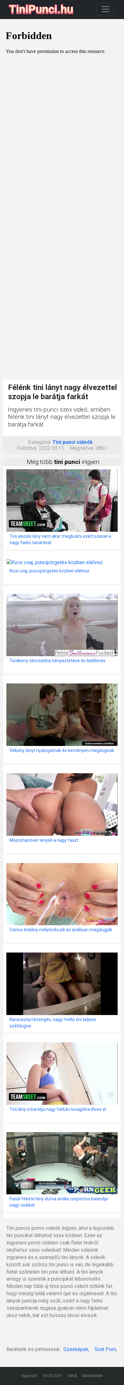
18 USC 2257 (52, 1376)
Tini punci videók (72, 442)
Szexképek (75, 1349)
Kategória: (39, 442)
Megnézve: (82, 448)
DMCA (72, 1376)
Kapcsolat (29, 1376)
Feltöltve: (27, 448)
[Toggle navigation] (105, 9)
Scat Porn (105, 1349)
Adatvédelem (92, 1376)
